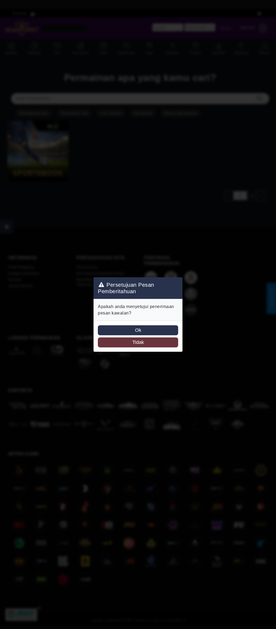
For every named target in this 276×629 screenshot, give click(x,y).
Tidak (138, 342)
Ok (138, 330)
